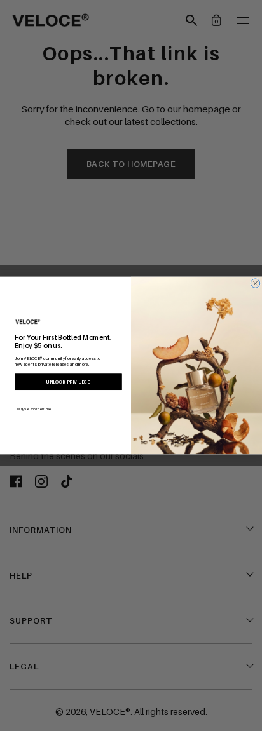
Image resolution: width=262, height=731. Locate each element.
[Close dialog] (255, 283)
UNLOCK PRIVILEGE (68, 381)
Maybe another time (33, 408)
